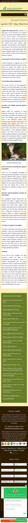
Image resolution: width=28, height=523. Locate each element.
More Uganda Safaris (8, 398)
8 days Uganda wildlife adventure (13, 333)
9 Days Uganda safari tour (11, 309)
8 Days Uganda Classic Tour (11, 364)
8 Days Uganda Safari (9, 346)
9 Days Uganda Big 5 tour (11, 319)
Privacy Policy (7, 450)
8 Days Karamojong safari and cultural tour (12, 391)
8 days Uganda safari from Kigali (13, 337)
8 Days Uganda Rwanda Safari (12, 350)
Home (12, 20)
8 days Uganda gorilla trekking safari (12, 360)
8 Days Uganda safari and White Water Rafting (13, 341)
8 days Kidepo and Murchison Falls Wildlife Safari (13, 385)
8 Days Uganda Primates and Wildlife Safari (12, 354)
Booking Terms (22, 448)
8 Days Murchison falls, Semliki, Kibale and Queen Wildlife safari (13, 369)
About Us (3, 448)
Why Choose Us (12, 448)
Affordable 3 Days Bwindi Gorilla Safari (13, 301)
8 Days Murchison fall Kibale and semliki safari (13, 380)
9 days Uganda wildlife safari (12, 306)
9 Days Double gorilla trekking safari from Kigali (14, 323)
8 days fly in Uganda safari (11, 395)
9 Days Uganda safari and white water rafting (12, 314)
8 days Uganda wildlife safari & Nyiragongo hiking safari (12, 328)
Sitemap (22, 450)
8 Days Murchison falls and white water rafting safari (13, 374)
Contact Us (15, 450)
